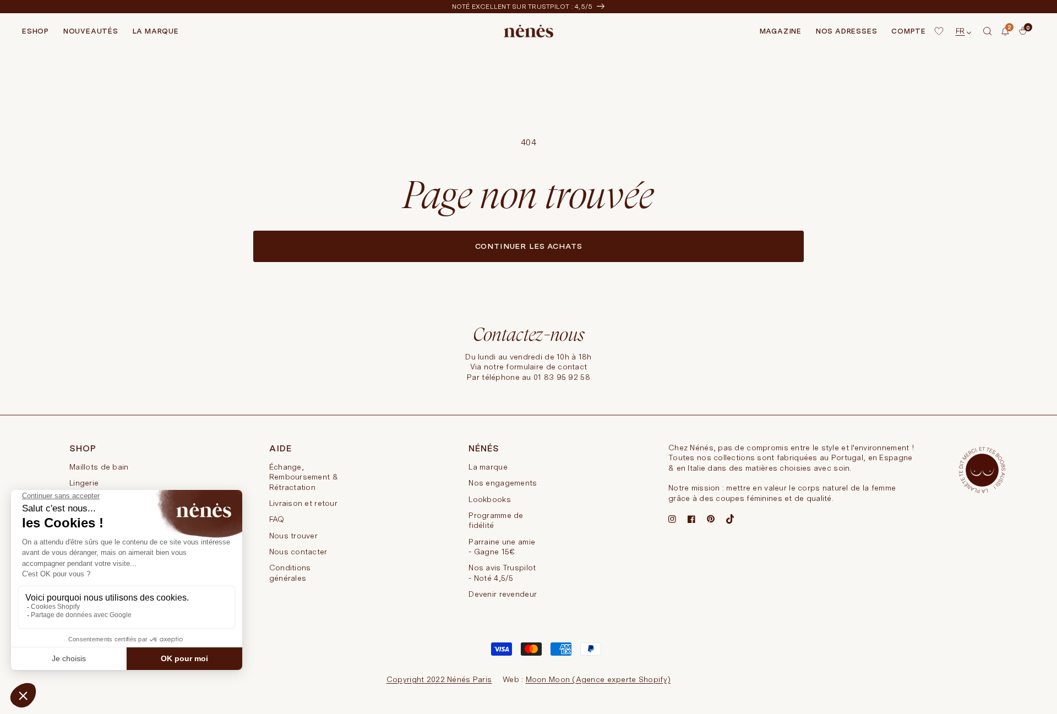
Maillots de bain (98, 466)
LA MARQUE (156, 31)
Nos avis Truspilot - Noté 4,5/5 (502, 572)
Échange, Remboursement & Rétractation (303, 477)
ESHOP (35, 31)
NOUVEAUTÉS (90, 31)
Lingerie (84, 482)
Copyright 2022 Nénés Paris (439, 679)
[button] (988, 31)
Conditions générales (290, 572)
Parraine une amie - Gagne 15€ (501, 546)
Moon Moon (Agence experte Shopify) (598, 679)
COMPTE (908, 31)
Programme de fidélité (495, 520)
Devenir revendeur (502, 594)
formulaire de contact (546, 366)
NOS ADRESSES (846, 31)
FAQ (277, 519)
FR (960, 30)
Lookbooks (489, 499)
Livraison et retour (303, 503)
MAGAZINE (781, 31)
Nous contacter (298, 551)
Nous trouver (293, 535)
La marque (488, 466)
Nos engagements (502, 482)
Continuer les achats (528, 246)
